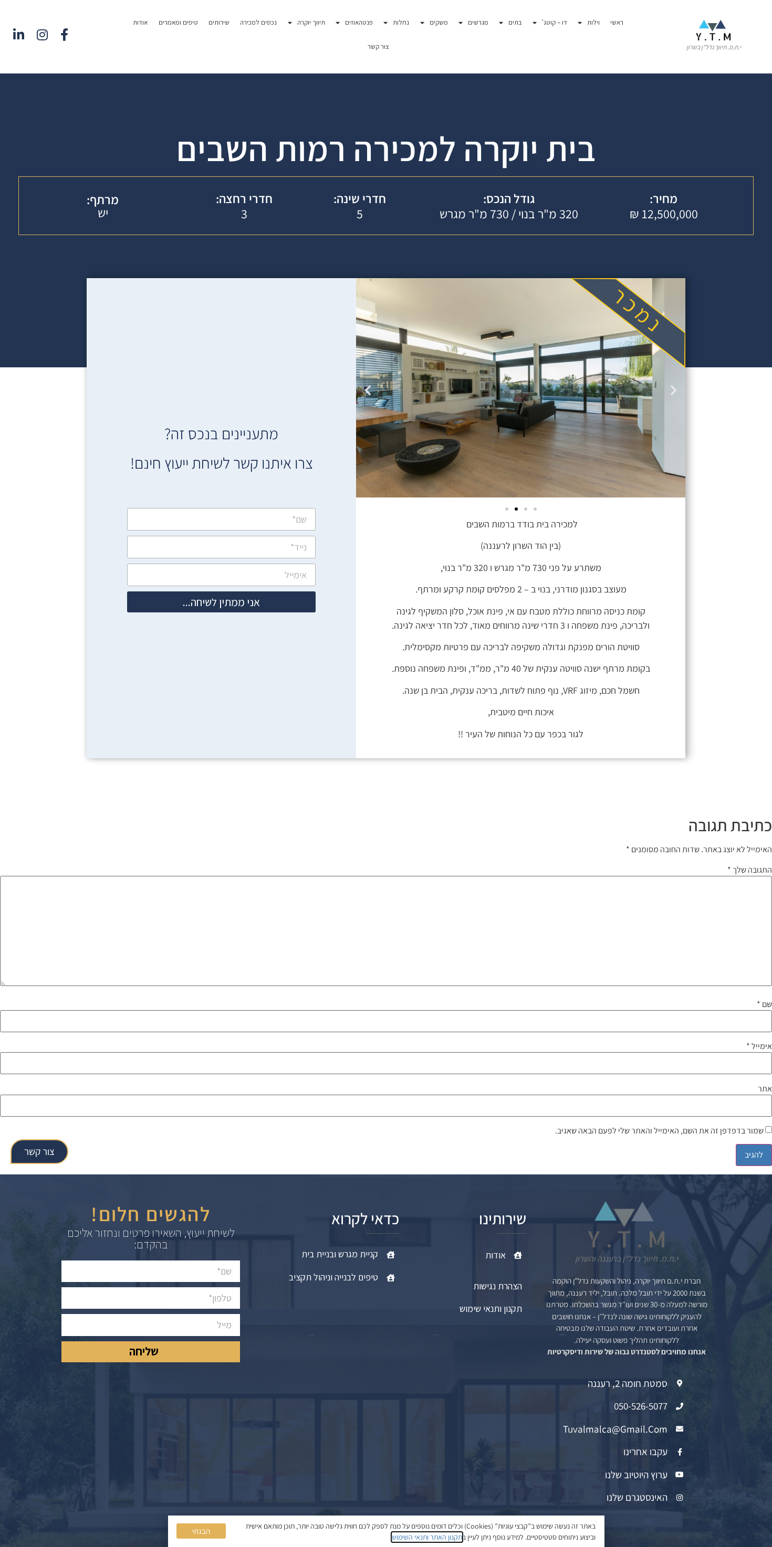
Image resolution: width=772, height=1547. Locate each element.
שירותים (218, 22)
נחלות (401, 22)
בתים (514, 22)
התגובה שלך (749, 870)
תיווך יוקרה (311, 22)
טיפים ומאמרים (178, 22)
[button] (367, 389)
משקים (439, 22)
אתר (765, 1089)
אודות (140, 22)
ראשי (616, 22)
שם (764, 1004)
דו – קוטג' (554, 22)
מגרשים (478, 22)
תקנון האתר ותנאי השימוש (427, 1537)
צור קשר (378, 46)
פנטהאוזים (359, 22)
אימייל (759, 1046)
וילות (593, 22)
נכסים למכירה (258, 22)
